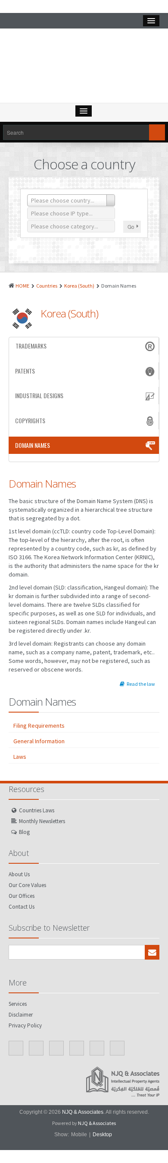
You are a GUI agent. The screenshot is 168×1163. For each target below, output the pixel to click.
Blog (24, 832)
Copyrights (30, 420)
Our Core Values (27, 885)
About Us (19, 874)
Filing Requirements (39, 725)
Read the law (141, 684)
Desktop (102, 1134)
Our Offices (21, 896)
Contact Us (21, 906)
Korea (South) (79, 285)
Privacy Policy (25, 1025)
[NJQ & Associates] (84, 67)
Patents (25, 370)
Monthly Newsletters (42, 821)
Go (131, 226)
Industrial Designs (39, 395)
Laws (19, 757)
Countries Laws (36, 810)
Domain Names (32, 445)
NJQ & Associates (82, 1112)
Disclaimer (21, 1014)
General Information (39, 741)
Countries (46, 285)
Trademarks (31, 345)
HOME (22, 285)
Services (18, 1004)
